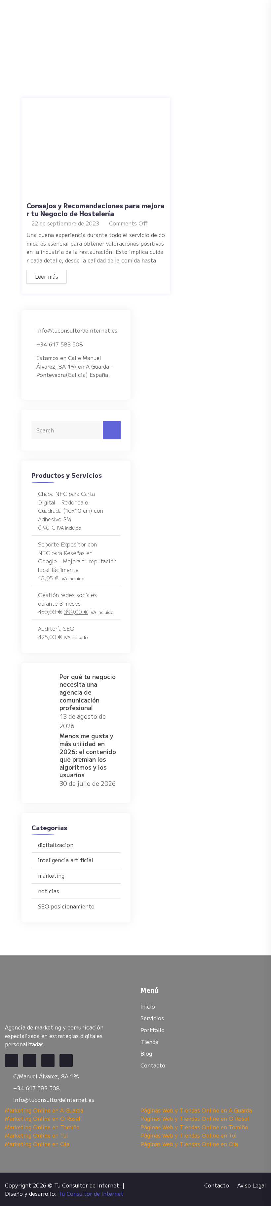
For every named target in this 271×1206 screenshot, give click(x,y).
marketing (51, 875)
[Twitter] (29, 1060)
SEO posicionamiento (66, 906)
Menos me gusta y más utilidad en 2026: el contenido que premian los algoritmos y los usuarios (87, 755)
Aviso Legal (251, 1185)
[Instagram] (66, 1060)
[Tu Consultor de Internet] (132, 31)
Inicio (147, 1006)
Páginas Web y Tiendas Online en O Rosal (194, 1118)
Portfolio (152, 1030)
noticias (48, 891)
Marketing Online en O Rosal (42, 1118)
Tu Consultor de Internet (90, 1193)
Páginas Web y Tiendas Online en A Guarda (196, 1110)
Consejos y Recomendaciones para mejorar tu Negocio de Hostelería (95, 209)
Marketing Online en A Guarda (44, 1110)
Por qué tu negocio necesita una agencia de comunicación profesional (87, 692)
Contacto (152, 1065)
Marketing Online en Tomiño (42, 1127)
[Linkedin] (48, 1060)
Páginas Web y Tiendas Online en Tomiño (194, 1127)
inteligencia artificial (65, 860)
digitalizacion (55, 845)
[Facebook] (11, 1060)
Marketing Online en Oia (37, 1144)
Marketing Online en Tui (36, 1135)
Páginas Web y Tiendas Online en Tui (188, 1135)
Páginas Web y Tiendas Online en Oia (189, 1144)
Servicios (152, 1018)
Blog (146, 1053)
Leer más (46, 276)
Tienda (149, 1042)
